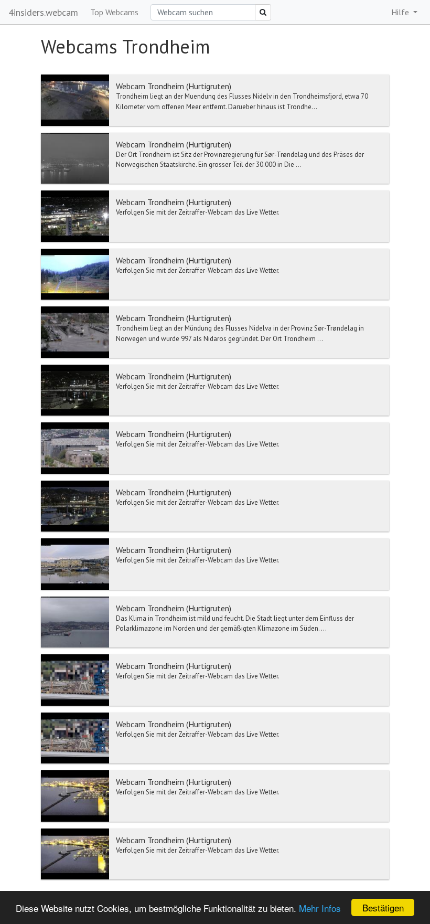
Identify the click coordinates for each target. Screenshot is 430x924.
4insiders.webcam (43, 12)
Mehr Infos (320, 908)
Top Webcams (114, 12)
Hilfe (401, 12)
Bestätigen (383, 907)
